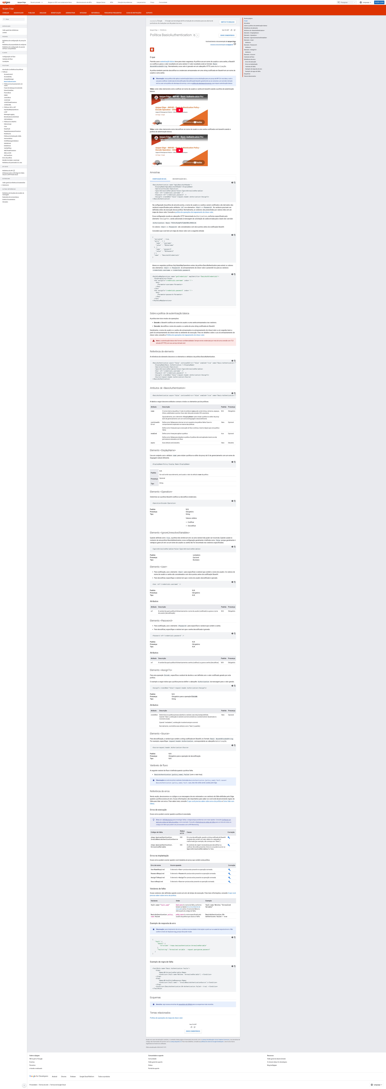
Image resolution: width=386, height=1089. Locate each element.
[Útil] (231, 30)
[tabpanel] (193, 243)
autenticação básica (168, 61)
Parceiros (32, 1065)
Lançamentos (141, 2)
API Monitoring (167, 820)
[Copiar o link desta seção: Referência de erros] (172, 791)
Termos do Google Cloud (58, 1085)
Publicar (31, 13)
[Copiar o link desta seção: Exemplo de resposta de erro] (178, 923)
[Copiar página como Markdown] (194, 35)
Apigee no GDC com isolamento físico (60, 2)
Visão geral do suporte (155, 1062)
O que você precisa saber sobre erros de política (204, 801)
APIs (111, 2)
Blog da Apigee (272, 1065)
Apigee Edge (21, 2)
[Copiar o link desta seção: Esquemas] (163, 998)
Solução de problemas (125, 2)
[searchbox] (13, 19)
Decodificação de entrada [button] (181, 179)
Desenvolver (18, 13)
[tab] (160, 179)
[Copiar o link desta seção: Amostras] (162, 172)
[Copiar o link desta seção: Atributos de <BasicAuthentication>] (188, 388)
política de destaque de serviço (202, 83)
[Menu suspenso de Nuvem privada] (43, 2)
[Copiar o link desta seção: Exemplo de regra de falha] (175, 962)
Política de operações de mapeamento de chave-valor (185, 335)
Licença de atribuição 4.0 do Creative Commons (215, 1039)
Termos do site (43, 1085)
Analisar (43, 13)
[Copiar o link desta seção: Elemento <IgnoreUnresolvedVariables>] (192, 533)
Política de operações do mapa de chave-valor (166, 1018)
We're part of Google (35, 1059)
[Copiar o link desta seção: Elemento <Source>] (172, 734)
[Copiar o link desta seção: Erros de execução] (169, 810)
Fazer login (379, 2)
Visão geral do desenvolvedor (276, 1059)
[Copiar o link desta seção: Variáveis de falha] (168, 889)
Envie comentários (227, 35)
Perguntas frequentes (113, 13)
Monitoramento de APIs (84, 2)
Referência (95, 13)
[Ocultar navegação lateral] (24, 1085)
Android (54, 1076)
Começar (5, 13)
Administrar (70, 13)
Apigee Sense (100, 2)
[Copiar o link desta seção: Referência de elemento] (176, 351)
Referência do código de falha (205, 822)
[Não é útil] (234, 30)
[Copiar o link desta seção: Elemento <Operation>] (174, 492)
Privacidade (33, 1085)
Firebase (73, 1076)
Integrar (83, 13)
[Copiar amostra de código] (235, 182)
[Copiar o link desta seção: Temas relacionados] (172, 1013)
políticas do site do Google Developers (212, 1041)
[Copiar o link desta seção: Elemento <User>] (169, 567)
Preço (152, 2)
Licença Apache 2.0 (176, 1041)
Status (150, 1065)
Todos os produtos (104, 1076)
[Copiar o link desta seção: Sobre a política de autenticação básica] (191, 313)
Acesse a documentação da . (221, 44)
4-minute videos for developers (277, 1062)
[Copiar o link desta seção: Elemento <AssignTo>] (174, 670)
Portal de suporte (153, 1068)
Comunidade (163, 2)
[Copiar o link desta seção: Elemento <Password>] (175, 621)
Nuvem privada (35, 2)
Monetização (56, 13)
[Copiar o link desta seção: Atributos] (160, 601)
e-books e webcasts (35, 1068)
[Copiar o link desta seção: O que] (157, 57)
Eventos (32, 1062)
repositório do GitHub (185, 1004)
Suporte (149, 13)
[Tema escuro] (232, 182)
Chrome (63, 1076)
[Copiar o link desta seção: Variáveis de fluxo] (170, 765)
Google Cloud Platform (87, 1076)
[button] (13, 72)
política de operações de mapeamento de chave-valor (194, 212)
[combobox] (347, 2)
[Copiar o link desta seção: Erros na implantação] (171, 856)
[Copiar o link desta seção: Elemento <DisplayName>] (178, 450)
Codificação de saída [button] (160, 179)
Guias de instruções (133, 13)
